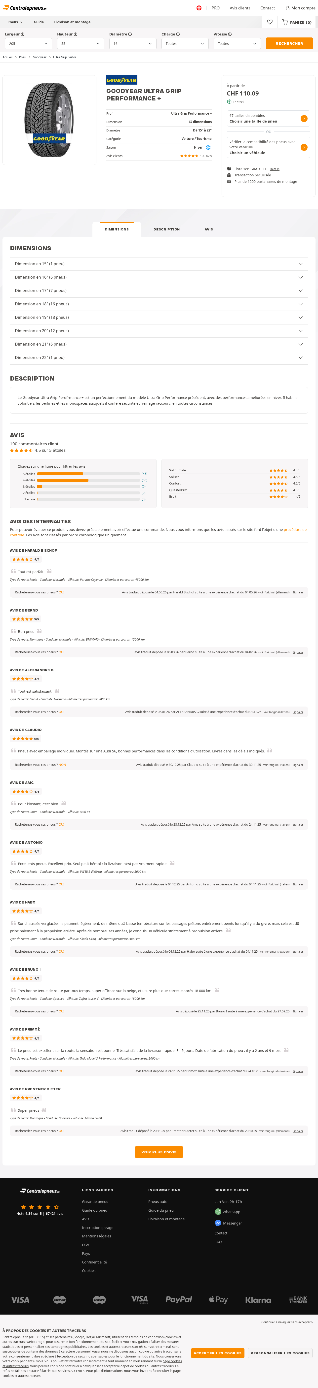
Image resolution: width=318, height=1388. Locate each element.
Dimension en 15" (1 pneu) (40, 263)
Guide (39, 22)
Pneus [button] (13, 22)
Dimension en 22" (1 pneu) (40, 357)
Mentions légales (96, 1235)
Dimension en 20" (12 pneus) (42, 330)
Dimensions (117, 229)
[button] (83, 474)
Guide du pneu (94, 1210)
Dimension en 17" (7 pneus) (41, 290)
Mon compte (303, 8)
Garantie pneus (95, 1201)
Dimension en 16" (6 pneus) (41, 277)
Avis (209, 229)
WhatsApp (231, 1211)
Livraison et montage (72, 22)
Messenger (232, 1223)
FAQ (218, 1241)
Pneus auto (157, 1201)
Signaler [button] (298, 592)
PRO (216, 8)
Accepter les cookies (218, 1353)
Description (167, 229)
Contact (267, 8)
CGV (85, 1244)
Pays (86, 1253)
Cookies (88, 1270)
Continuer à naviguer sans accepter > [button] (287, 1322)
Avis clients (240, 8)
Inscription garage (97, 1227)
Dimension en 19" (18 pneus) (42, 317)
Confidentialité (94, 1261)
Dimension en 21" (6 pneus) (41, 344)
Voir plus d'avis (159, 1152)
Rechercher (289, 43)
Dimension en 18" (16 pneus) (42, 304)
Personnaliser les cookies (280, 1353)
